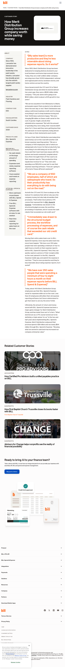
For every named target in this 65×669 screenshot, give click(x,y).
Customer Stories (13, 7)
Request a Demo (12, 471)
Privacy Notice (10, 653)
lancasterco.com (12, 89)
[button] (60, 3)
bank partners (33, 655)
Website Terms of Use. (21, 655)
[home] (6, 2)
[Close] (29, 645)
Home (4, 7)
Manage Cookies (15, 662)
